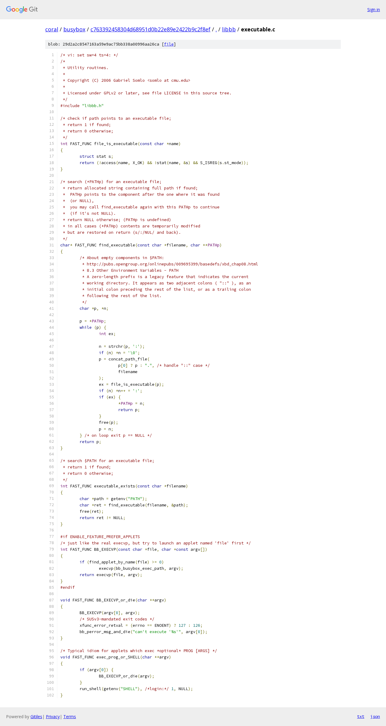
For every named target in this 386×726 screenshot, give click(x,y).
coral (51, 29)
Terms (69, 716)
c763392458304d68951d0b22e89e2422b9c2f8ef (150, 29)
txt (360, 716)
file (169, 44)
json (375, 716)
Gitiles (36, 716)
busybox (74, 29)
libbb (229, 29)
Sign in (373, 9)
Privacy (53, 716)
